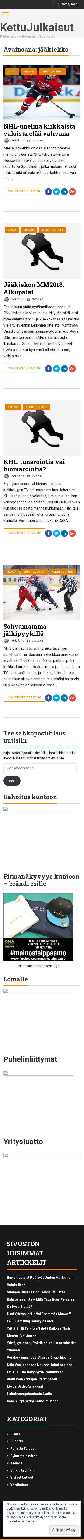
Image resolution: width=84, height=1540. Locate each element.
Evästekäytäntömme (20, 1521)
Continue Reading (24, 191)
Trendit (29, 71)
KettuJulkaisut (37, 27)
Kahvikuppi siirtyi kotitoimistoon (33, 1401)
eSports (16, 1441)
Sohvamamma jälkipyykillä (25, 630)
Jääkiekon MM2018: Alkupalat (34, 288)
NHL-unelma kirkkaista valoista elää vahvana (39, 129)
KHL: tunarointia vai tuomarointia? (34, 465)
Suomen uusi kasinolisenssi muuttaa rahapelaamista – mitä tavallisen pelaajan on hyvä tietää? (40, 1299)
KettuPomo (17, 140)
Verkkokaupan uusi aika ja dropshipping (39, 1357)
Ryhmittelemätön (24, 1456)
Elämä (12, 71)
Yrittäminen (19, 1485)
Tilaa (12, 781)
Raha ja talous (22, 1448)
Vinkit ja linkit (52, 71)
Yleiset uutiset (52, 230)
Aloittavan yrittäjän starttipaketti (33, 1379)
